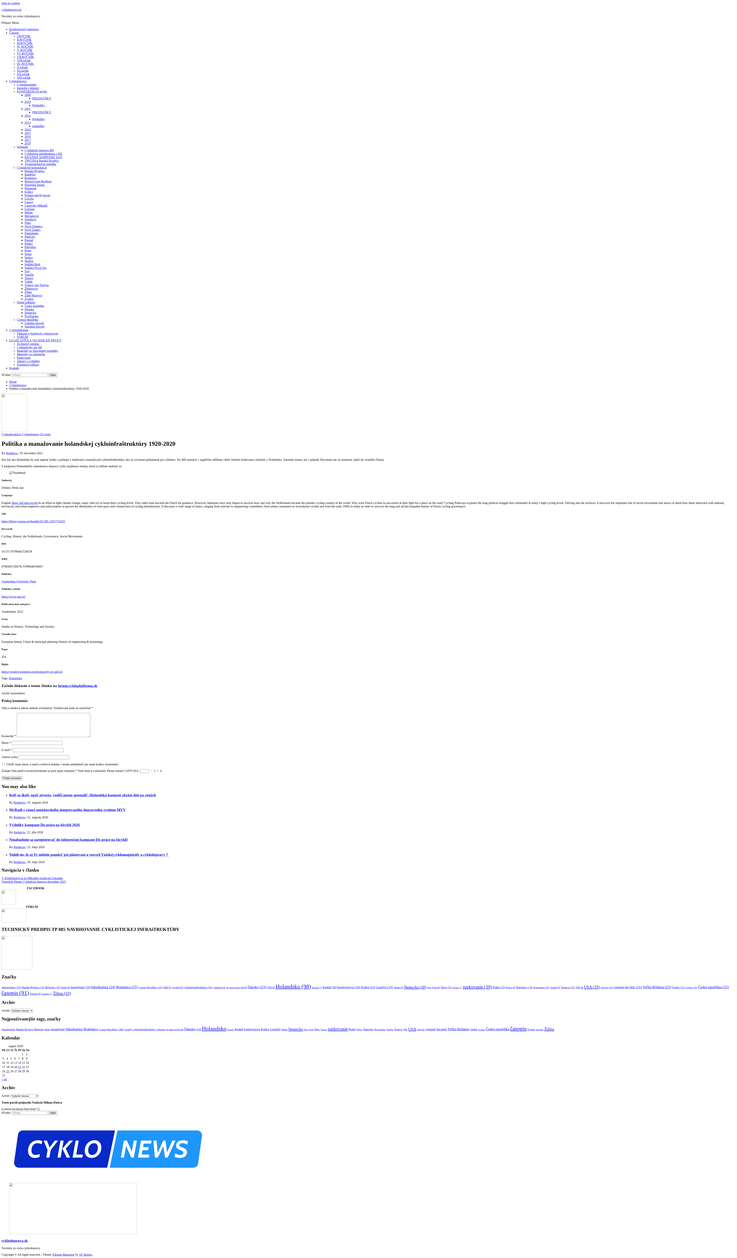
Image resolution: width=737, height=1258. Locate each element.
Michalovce (32, 216)
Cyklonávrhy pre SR (29, 347)
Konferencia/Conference (24, 29)
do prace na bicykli (236, 987)
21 (19, 1067)
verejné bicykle (628, 987)
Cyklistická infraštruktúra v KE (43, 153)
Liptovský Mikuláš (36, 205)
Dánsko (29, 309)
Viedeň (678, 987)
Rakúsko (524, 987)
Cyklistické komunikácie (32, 167)
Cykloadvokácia (11, 434)
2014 (28, 129)
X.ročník (22, 67)
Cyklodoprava (17, 81)
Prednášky (38, 105)
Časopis (14, 32)
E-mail (7, 750)
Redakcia (12, 453)
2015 (28, 133)
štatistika (47, 994)
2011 (28, 108)
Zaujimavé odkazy (28, 364)
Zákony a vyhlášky (28, 361)
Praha (498, 987)
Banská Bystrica (34, 171)
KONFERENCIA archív (32, 91)
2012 (28, 115)
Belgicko (52, 987)
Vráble (29, 281)
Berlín (65, 987)
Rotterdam (541, 987)
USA (592, 987)
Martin (29, 212)
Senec (28, 254)
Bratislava (31, 178)
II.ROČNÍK (24, 39)
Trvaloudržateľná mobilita (40, 164)
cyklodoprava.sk (11, 9)
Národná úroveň (34, 326)
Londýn (384, 987)
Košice (29, 191)
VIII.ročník (24, 60)
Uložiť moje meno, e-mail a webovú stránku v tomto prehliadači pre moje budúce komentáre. (62, 764)
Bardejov (30, 174)
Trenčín (29, 274)
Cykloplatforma (18, 330)
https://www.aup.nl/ (13, 596)
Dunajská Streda (35, 184)
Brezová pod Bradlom (38, 181)
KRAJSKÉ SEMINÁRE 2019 (43, 157)
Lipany (29, 202)
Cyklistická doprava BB (39, 150)
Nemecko (30, 312)
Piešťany (30, 236)
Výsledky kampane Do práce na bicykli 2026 (44, 825)
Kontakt (14, 368)
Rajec (28, 250)
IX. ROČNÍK (25, 63)
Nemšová (30, 219)
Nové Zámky (33, 229)
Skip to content (11, 3)
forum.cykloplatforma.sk (77, 686)
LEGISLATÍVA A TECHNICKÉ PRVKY (35, 340)
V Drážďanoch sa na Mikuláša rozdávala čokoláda (32, 878)
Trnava (29, 278)
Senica (29, 257)
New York (433, 987)
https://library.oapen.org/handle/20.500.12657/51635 (33, 521)
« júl (4, 1079)
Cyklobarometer (26, 84)
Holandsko (15, 678)
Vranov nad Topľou (37, 285)
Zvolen (29, 299)
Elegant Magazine (63, 1254)
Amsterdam (11, 987)
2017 (28, 140)
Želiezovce (31, 288)
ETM (271, 987)
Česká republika (34, 305)
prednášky (38, 126)
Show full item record (25, 503)
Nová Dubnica (33, 226)
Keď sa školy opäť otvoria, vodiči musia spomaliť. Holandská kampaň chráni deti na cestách (82, 795)
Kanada (317, 988)
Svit (27, 271)
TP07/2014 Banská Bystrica (42, 160)
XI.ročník (23, 70)
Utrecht (607, 987)
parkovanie (477, 987)
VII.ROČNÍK (25, 57)
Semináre (22, 146)
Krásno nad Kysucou (37, 195)
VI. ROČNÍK (25, 53)
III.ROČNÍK (25, 43)
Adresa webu (10, 757)
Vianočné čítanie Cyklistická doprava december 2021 (34, 881)
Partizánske (31, 233)
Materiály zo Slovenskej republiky (37, 350)
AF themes (85, 1254)
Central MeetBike (27, 319)
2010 (28, 102)
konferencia (348, 987)
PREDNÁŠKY (41, 98)
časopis (15, 993)
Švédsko (35, 994)
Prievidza (30, 247)
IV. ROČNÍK (25, 46)
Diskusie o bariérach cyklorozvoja (37, 333)
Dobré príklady (26, 302)
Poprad (29, 240)
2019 (28, 143)
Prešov (29, 243)
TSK (579, 987)
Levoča (29, 198)
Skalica (29, 261)
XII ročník (23, 74)
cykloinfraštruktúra (198, 987)
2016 (28, 136)
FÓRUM (22, 337)
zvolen (691, 987)
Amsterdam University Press (19, 581)
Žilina (28, 292)
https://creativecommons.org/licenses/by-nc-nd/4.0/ (32, 671)
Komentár (9, 736)
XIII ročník (24, 77)
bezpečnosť (80, 987)
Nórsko (457, 988)
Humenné (30, 188)
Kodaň (330, 987)
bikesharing (103, 987)
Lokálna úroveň (34, 323)
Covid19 (177, 987)
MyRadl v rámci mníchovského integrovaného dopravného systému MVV (67, 810)
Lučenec (30, 209)
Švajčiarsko (32, 316)
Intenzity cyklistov (28, 88)
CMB (167, 987)
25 (7, 1071)
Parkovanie (24, 357)
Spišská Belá (32, 264)
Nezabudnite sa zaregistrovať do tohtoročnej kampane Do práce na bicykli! (68, 840)
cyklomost (219, 987)
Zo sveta (45, 434)
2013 (28, 122)
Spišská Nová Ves (35, 267)
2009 (28, 95)
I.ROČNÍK (24, 36)
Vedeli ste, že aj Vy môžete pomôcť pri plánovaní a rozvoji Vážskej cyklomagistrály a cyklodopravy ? (89, 855)
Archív (6, 1010)
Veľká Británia (657, 987)
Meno (6, 742)
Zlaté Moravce (33, 295)
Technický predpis (28, 344)
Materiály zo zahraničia (31, 354)
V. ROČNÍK (24, 50)
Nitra (28, 223)
